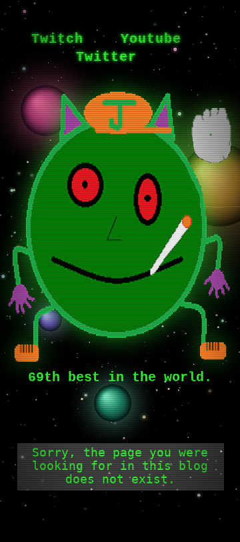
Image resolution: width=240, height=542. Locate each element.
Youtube (151, 39)
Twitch (57, 39)
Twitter (106, 57)
